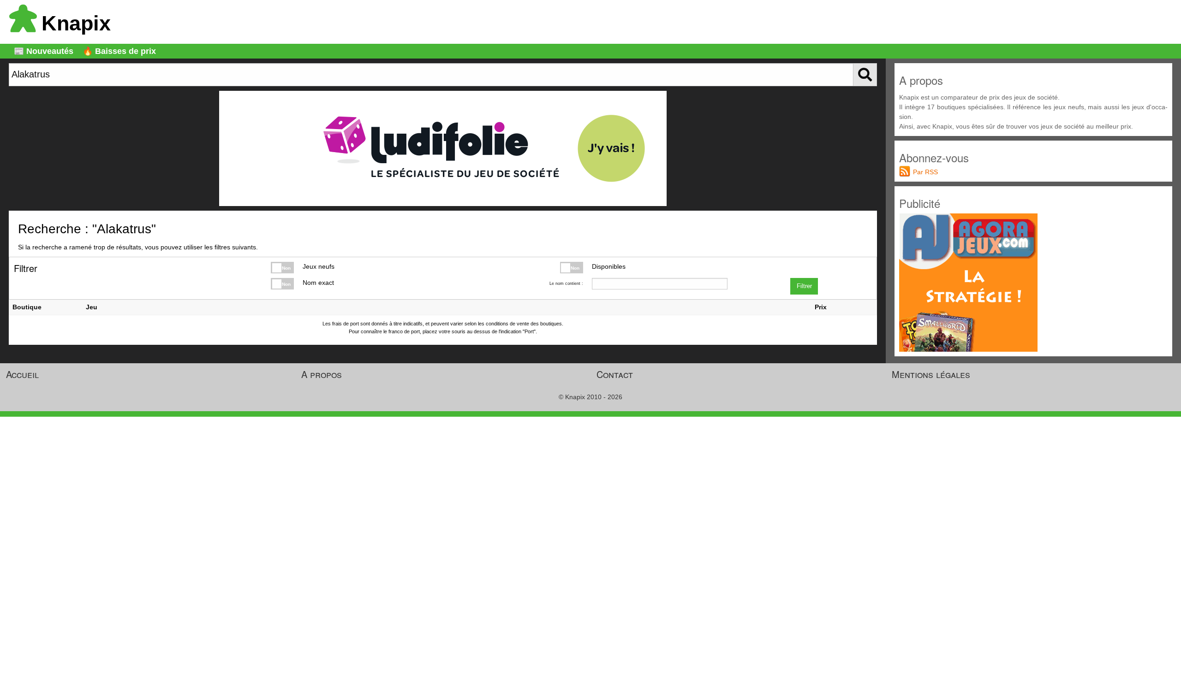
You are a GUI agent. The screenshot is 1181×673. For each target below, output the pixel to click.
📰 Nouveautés (43, 51)
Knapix (76, 23)
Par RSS (925, 172)
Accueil (22, 374)
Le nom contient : (566, 283)
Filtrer (804, 286)
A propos (321, 374)
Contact (614, 374)
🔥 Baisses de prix (119, 51)
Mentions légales (931, 374)
